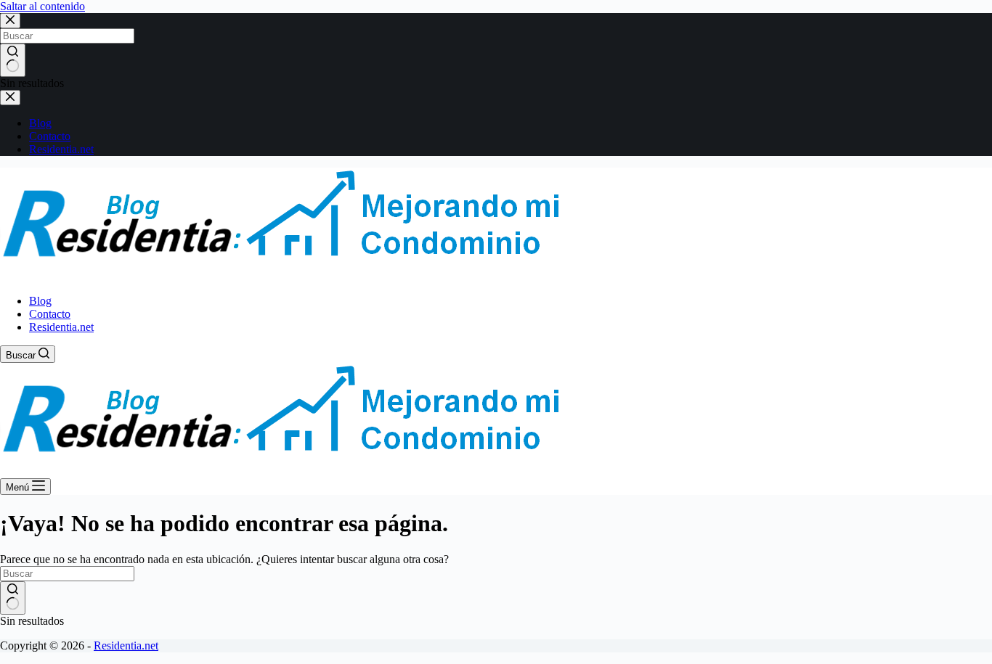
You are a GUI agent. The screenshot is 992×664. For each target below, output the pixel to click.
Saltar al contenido (42, 6)
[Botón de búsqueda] (12, 598)
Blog (40, 301)
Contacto (49, 314)
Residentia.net (61, 327)
